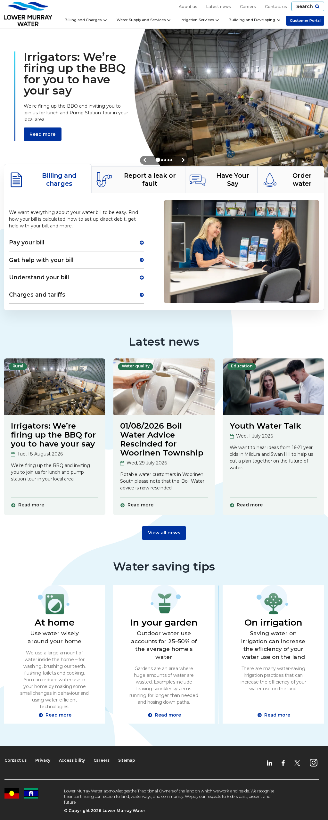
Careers (248, 6)
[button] (307, 6)
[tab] (48, 178)
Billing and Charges (83, 20)
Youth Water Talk (265, 425)
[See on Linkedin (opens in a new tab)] (269, 762)
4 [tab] (168, 160)
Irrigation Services (197, 20)
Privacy (43, 760)
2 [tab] (162, 160)
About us (188, 6)
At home (55, 622)
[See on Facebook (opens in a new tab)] (283, 762)
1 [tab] (158, 160)
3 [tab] (165, 160)
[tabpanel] (164, 251)
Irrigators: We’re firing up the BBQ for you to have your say (53, 434)
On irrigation (273, 622)
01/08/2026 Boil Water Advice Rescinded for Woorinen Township (161, 439)
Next (183, 160)
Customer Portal (305, 20)
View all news (164, 533)
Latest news (218, 6)
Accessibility (72, 760)
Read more (42, 134)
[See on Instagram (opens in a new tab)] (313, 762)
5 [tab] (171, 160)
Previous (144, 160)
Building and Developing (252, 20)
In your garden (164, 622)
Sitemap (126, 760)
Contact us (276, 6)
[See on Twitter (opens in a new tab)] (297, 762)
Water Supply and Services (141, 20)
